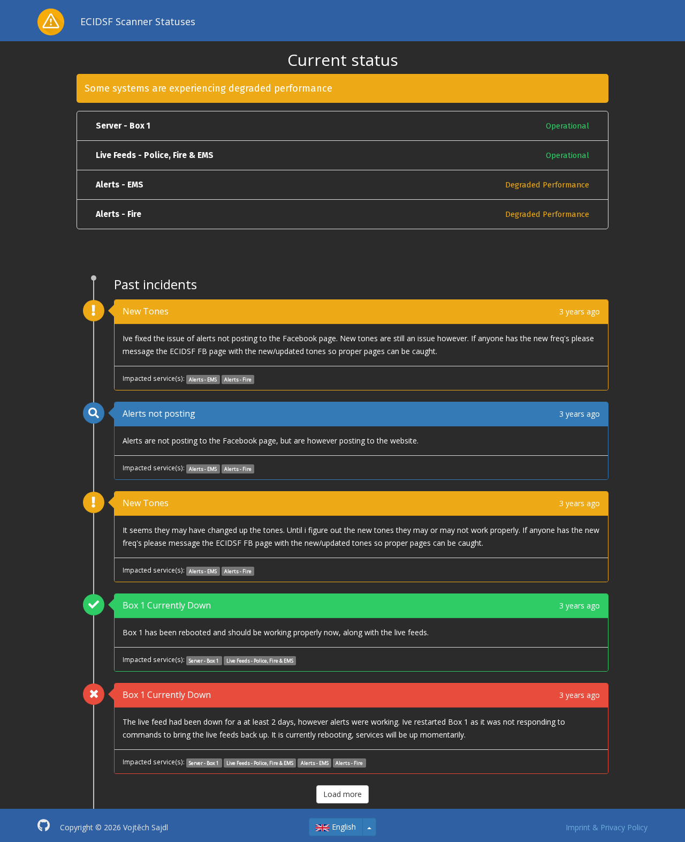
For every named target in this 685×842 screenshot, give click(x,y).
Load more (342, 794)
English (344, 827)
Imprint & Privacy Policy (607, 827)
